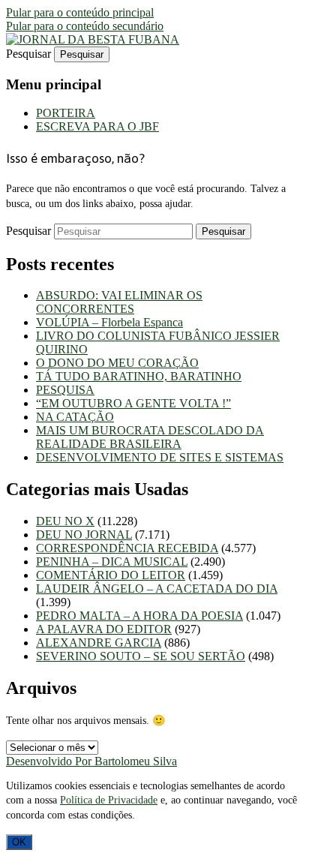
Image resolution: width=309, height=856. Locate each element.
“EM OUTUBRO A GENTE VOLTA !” (133, 403)
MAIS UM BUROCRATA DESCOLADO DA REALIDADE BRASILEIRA (150, 437)
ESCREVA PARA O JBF (97, 126)
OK (19, 842)
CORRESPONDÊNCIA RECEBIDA (127, 548)
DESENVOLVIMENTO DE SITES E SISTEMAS (160, 457)
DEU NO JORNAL (84, 534)
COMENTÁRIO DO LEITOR (110, 575)
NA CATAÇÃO (75, 416)
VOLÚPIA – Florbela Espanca (109, 322)
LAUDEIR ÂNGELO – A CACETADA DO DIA (157, 588)
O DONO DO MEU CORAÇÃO (117, 362)
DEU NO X (65, 521)
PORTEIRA (65, 113)
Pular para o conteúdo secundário (85, 26)
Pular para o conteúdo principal (80, 12)
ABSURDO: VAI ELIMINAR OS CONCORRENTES (119, 302)
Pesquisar (28, 53)
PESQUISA (65, 389)
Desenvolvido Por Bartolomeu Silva (91, 761)
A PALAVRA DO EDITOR (104, 629)
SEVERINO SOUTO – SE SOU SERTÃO (140, 656)
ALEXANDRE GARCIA (98, 642)
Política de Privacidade (109, 800)
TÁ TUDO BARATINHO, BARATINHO (139, 376)
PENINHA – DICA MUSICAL (112, 561)
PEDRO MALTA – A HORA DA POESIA (139, 615)
